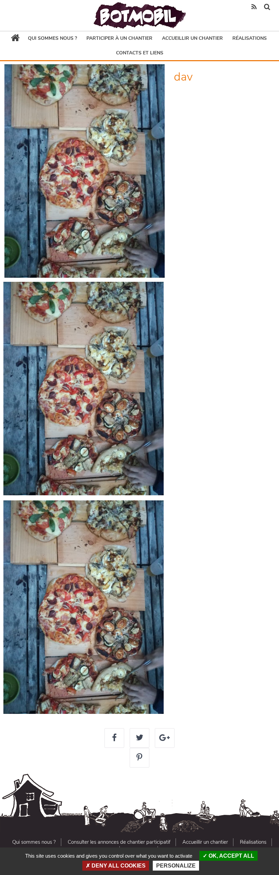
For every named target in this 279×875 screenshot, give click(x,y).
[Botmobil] (139, 15)
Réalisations (249, 38)
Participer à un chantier (119, 38)
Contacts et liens (139, 53)
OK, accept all (230, 856)
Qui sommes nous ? (52, 38)
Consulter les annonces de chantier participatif (119, 842)
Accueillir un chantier (192, 38)
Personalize (176, 866)
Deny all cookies (118, 866)
